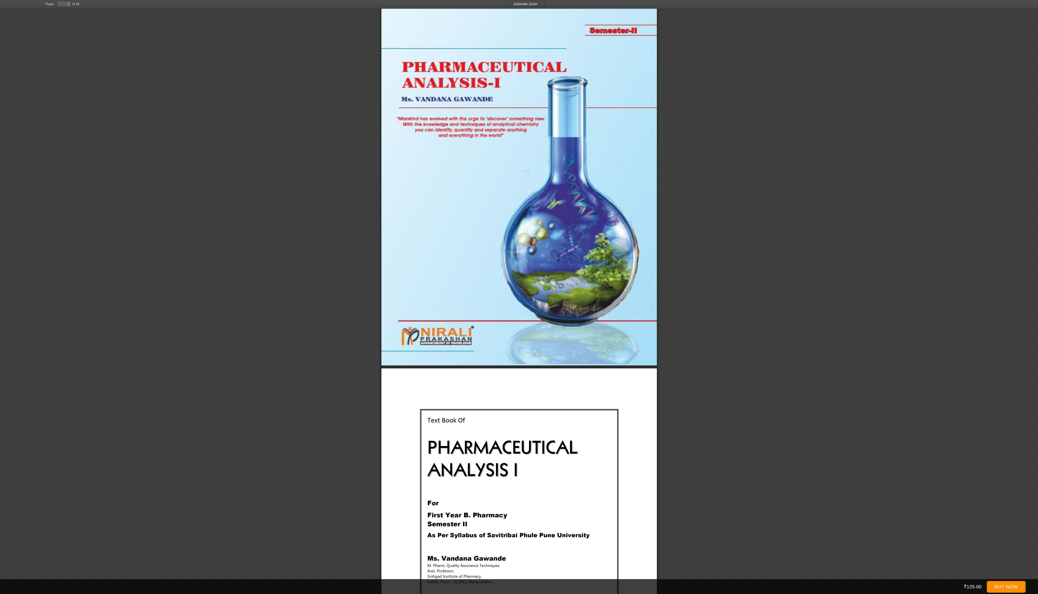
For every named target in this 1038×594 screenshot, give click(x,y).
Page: (50, 4)
